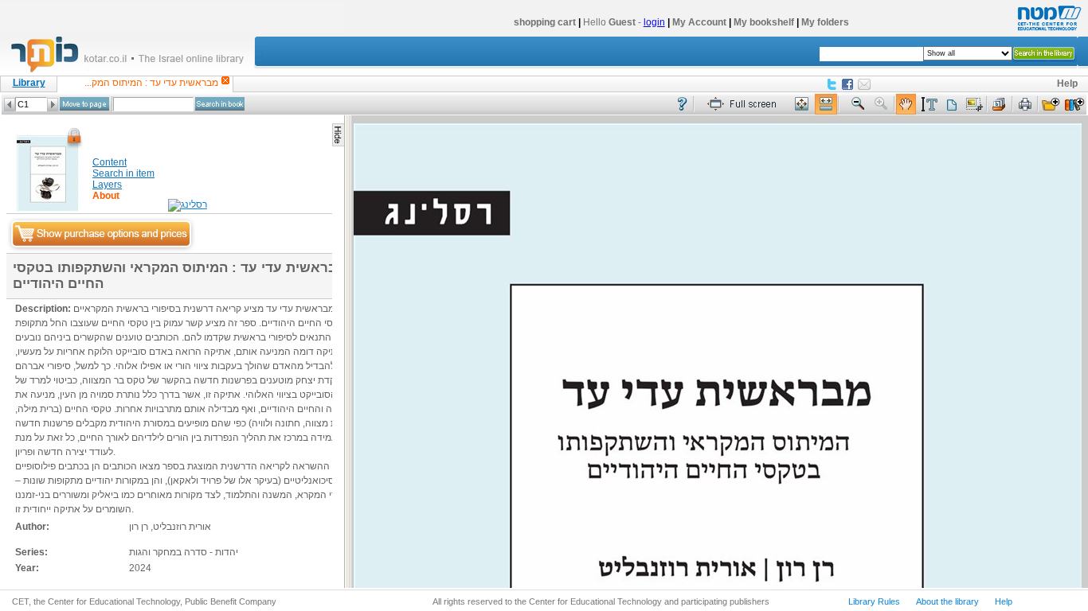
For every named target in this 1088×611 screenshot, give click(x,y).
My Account (699, 22)
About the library (947, 601)
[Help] (682, 104)
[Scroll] (906, 104)
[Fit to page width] (826, 104)
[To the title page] (134, 70)
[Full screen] (745, 104)
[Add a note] (951, 104)
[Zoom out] (858, 104)
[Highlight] (929, 104)
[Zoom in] (882, 104)
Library (29, 82)
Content (109, 162)
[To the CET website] (1047, 31)
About (105, 195)
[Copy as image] (974, 104)
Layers (107, 184)
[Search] (220, 104)
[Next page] (52, 104)
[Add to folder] (1051, 104)
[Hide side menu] (338, 134)
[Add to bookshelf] (1074, 104)
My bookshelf (764, 22)
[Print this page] (1025, 104)
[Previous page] (9, 104)
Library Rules (874, 601)
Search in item (123, 173)
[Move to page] (84, 104)
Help (1067, 83)
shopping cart (545, 22)
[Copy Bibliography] (1000, 104)
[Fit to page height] (802, 104)
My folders (825, 22)
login (654, 22)
